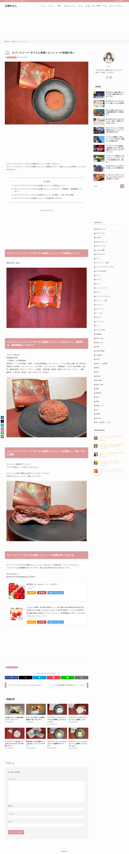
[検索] (123, 1)
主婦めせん (11, 6)
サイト (10, 821)
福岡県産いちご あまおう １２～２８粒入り (42, 584)
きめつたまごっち (101, 241)
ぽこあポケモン (101, 254)
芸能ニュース (100, 405)
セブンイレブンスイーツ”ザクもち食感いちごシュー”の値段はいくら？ (40, 185)
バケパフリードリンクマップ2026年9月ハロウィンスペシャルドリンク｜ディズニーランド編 (111, 471)
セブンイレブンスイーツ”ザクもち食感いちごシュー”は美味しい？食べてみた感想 (44, 195)
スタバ (98, 292)
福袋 (97, 401)
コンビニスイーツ (11, 57)
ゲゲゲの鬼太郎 (101, 271)
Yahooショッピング (55, 592)
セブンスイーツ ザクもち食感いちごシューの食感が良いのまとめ (38, 198)
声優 (97, 346)
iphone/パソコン (101, 229)
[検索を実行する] (122, 186)
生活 (97, 397)
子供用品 (99, 355)
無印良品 (99, 393)
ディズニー (99, 304)
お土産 (98, 237)
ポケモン (99, 317)
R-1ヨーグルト (100, 233)
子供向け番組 (100, 351)
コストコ (99, 279)
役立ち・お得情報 (101, 363)
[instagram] (117, 1)
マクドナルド (100, 321)
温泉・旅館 (99, 384)
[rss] (120, 1)
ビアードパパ (100, 309)
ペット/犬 (99, 313)
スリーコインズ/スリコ (103, 296)
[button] (11, 677)
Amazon (31, 592)
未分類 (98, 376)
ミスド (98, 325)
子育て (98, 359)
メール (11, 814)
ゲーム (98, 275)
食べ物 (98, 418)
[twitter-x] (115, 1)
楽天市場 (42, 592)
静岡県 (98, 414)
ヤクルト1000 (100, 330)
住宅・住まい (100, 338)
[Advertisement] (64, 25)
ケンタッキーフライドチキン (105, 267)
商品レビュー (100, 342)
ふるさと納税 (100, 250)
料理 (97, 367)
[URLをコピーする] (81, 677)
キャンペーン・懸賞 (102, 263)
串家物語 (99, 334)
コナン (98, 284)
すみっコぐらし (101, 246)
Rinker (34, 586)
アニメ (98, 258)
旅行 (97, 372)
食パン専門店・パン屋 (103, 422)
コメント (12, 779)
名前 (10, 806)
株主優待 (99, 380)
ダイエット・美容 (101, 300)
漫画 (97, 389)
